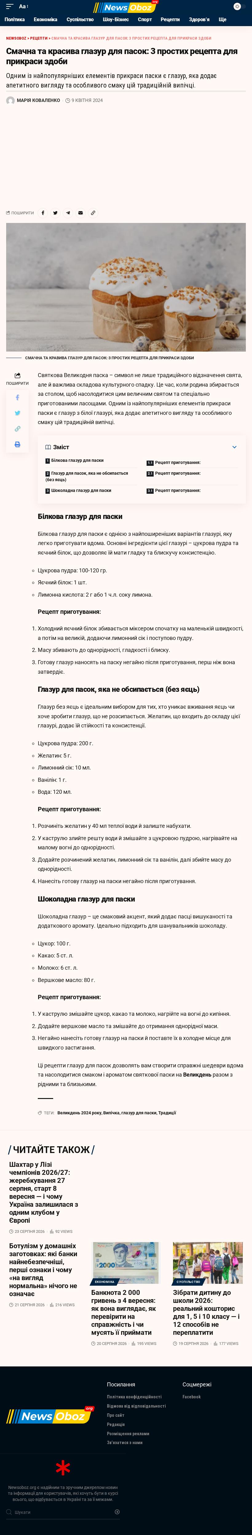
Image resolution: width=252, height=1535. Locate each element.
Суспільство (188, 1282)
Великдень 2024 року (79, 1112)
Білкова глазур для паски (77, 460)
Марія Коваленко (38, 100)
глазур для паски (138, 1112)
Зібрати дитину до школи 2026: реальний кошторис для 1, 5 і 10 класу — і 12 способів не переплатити (206, 1312)
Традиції (167, 1112)
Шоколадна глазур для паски (81, 490)
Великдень (198, 1074)
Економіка (105, 1282)
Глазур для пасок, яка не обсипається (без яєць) (86, 476)
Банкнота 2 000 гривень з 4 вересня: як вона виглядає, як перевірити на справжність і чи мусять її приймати (123, 1312)
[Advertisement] (126, 157)
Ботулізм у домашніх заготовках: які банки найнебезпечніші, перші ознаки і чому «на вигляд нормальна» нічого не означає (43, 1270)
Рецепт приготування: (178, 462)
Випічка (111, 1112)
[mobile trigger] (11, 6)
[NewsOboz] (126, 6)
